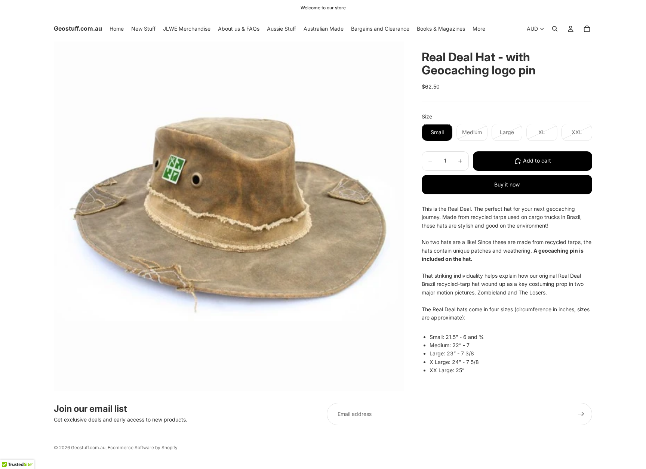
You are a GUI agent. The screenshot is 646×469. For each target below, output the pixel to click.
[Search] (555, 29)
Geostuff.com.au (88, 447)
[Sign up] (581, 414)
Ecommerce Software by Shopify (143, 447)
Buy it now (507, 184)
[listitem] (479, 28)
